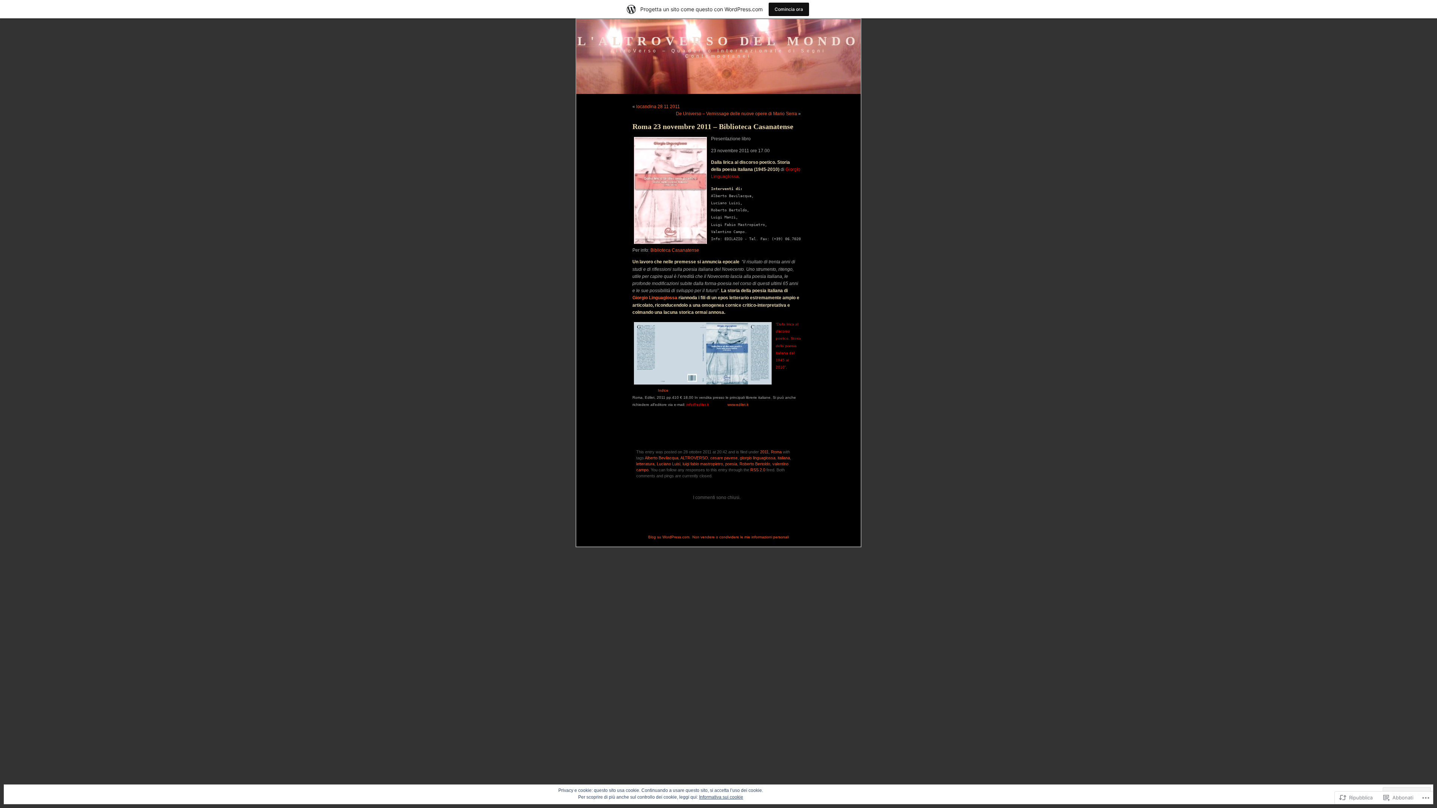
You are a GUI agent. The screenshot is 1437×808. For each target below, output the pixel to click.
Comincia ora (789, 9)
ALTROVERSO (694, 458)
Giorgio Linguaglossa (654, 297)
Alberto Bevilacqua (661, 458)
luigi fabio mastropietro (703, 464)
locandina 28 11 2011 (658, 106)
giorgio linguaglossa (757, 458)
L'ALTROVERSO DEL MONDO (718, 41)
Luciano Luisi (668, 464)
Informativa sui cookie (721, 797)
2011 (764, 452)
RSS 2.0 (757, 470)
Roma (776, 452)
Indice (663, 390)
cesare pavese (724, 458)
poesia (731, 464)
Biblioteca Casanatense (674, 250)
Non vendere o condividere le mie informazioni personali (740, 537)
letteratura (645, 464)
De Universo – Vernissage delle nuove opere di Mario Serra (736, 113)
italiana (784, 458)
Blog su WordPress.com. (669, 537)
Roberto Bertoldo (754, 464)
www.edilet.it (737, 405)
